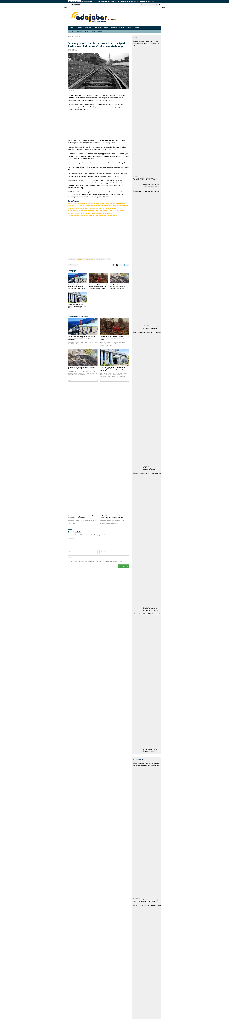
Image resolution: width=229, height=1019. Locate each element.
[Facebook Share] (113, 265)
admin (73, 49)
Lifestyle (128, 27)
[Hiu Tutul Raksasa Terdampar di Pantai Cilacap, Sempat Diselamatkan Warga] (114, 447)
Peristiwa (138, 27)
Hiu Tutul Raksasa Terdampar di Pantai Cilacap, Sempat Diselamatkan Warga (92, 216)
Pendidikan (98, 27)
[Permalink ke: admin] (69, 50)
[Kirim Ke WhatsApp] (127, 265)
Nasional (79, 27)
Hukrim (121, 27)
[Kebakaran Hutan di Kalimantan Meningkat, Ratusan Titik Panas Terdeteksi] (119, 278)
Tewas (108, 259)
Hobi (93, 31)
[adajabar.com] (94, 16)
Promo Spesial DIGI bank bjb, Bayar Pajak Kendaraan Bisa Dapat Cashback (151, 883)
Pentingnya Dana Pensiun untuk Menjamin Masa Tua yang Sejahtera (151, 319)
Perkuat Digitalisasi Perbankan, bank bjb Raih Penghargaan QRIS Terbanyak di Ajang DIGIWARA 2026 (151, 601)
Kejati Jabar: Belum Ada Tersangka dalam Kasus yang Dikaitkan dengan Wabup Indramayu (96, 210)
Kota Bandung (99, 259)
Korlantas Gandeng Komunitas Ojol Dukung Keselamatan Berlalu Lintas (90, 213)
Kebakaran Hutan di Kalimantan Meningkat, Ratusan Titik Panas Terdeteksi (92, 208)
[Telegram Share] (124, 265)
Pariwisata (113, 27)
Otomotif (72, 31)
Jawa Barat (80, 259)
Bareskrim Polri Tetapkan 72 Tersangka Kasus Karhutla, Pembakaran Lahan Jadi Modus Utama (98, 205)
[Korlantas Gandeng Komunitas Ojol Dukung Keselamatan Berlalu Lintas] (83, 447)
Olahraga (80, 31)
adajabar (72, 259)
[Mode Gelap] (160, 4)
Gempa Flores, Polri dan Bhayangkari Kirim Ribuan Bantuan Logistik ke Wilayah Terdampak (96, 203)
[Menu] (69, 4)
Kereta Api (89, 259)
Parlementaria (88, 27)
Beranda (71, 27)
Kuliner (87, 31)
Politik (106, 27)
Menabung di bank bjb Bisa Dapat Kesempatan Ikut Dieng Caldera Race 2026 (151, 742)
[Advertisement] (61, 34)
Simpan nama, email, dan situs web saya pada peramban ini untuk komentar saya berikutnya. (96, 561)
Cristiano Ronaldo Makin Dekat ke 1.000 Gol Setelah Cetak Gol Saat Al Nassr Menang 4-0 (145, 178)
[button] (156, 4)
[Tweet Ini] (117, 265)
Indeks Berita (76, 4)
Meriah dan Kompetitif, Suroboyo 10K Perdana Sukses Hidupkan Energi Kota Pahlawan (150, 460)
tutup (65, 7)
